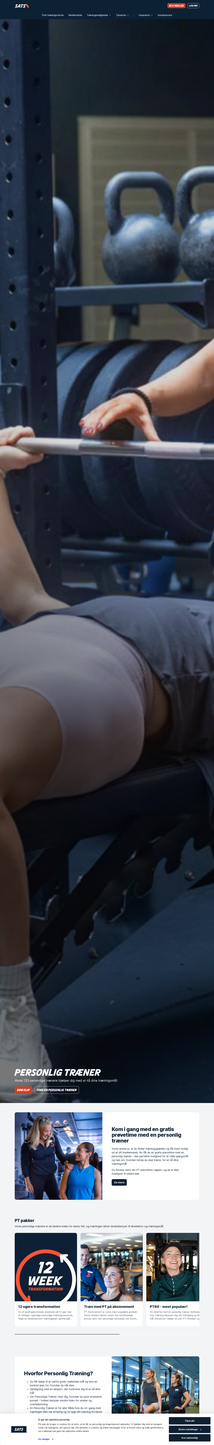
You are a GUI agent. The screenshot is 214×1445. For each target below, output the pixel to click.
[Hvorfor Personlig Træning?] (155, 1400)
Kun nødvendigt (190, 1438)
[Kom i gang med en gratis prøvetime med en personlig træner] (58, 1156)
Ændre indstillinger (188, 1429)
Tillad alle (189, 1421)
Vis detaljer (44, 1439)
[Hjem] (22, 5)
